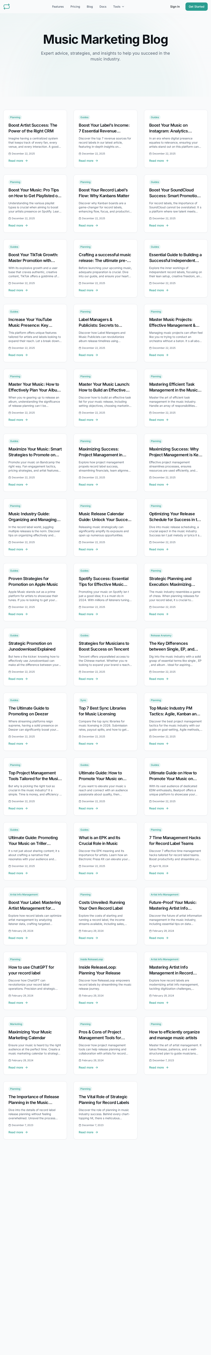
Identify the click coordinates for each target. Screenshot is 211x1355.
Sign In (175, 6)
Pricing (75, 6)
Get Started (196, 6)
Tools (117, 6)
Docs (103, 6)
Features (58, 6)
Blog (90, 6)
